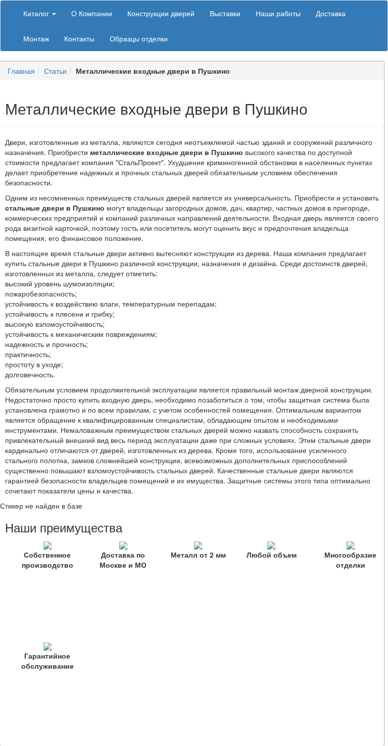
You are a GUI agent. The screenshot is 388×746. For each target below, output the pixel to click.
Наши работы (278, 13)
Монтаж (36, 38)
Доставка (331, 13)
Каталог (37, 13)
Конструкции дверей (161, 13)
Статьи (55, 71)
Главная (21, 71)
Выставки (225, 13)
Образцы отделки (139, 38)
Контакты (79, 38)
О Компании (91, 13)
